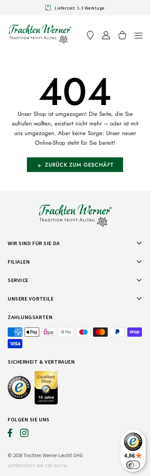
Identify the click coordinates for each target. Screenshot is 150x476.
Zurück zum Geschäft (79, 165)
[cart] (122, 35)
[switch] (133, 465)
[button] (138, 35)
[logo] (40, 33)
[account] (106, 35)
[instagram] (24, 435)
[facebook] (10, 435)
